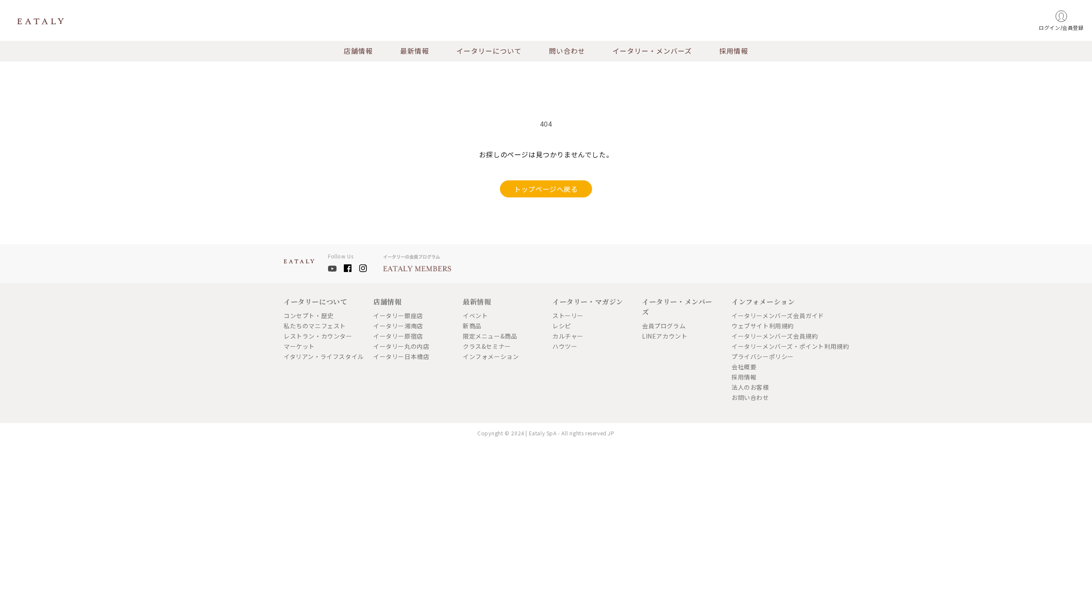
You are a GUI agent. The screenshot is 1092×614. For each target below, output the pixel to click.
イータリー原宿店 (398, 336)
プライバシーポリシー (763, 356)
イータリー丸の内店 (401, 346)
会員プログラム (663, 325)
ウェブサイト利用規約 (763, 325)
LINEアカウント (664, 336)
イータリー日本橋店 (401, 356)
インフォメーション (491, 356)
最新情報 (414, 51)
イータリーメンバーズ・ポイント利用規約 (770, 346)
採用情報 (733, 51)
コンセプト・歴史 (309, 315)
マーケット (299, 346)
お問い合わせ (750, 397)
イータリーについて (489, 51)
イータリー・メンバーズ (652, 51)
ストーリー (568, 315)
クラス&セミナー (487, 346)
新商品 (472, 325)
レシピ (561, 325)
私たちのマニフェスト (315, 325)
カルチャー (568, 336)
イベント (475, 315)
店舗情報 (358, 51)
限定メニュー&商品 (490, 336)
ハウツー (564, 346)
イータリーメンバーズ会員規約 (770, 336)
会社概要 (744, 366)
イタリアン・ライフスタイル (322, 356)
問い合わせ (567, 51)
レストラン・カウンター (318, 336)
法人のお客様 (750, 387)
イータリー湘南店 (398, 325)
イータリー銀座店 (398, 315)
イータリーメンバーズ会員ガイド (770, 315)
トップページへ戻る (546, 189)
